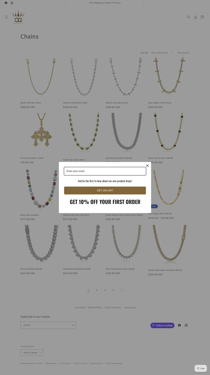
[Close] (147, 165)
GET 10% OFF (105, 190)
